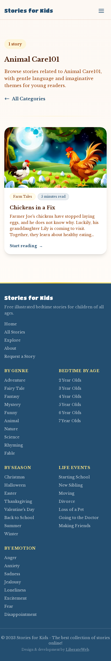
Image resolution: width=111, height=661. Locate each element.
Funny (10, 412)
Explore (12, 340)
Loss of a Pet (71, 509)
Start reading (26, 245)
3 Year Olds (70, 388)
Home (10, 324)
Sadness (12, 573)
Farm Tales (22, 196)
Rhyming (13, 445)
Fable (9, 453)
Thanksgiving (18, 501)
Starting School (74, 477)
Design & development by (55, 649)
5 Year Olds (70, 404)
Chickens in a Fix (32, 208)
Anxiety (12, 565)
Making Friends (75, 525)
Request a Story (19, 356)
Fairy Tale (14, 388)
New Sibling (71, 485)
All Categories (28, 98)
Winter (11, 533)
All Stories (14, 332)
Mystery (12, 404)
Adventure (14, 380)
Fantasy (11, 396)
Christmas (14, 477)
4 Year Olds (70, 396)
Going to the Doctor (79, 517)
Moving (66, 493)
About (10, 348)
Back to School (19, 517)
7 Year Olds (70, 420)
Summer (13, 525)
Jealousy (12, 582)
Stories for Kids (28, 11)
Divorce (67, 501)
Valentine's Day (19, 509)
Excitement (15, 598)
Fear (8, 606)
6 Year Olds (70, 412)
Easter (10, 493)
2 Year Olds (70, 380)
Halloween (15, 485)
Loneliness (15, 590)
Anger (10, 557)
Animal (11, 420)
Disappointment (20, 614)
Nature (11, 429)
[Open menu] (101, 10)
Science (11, 437)
